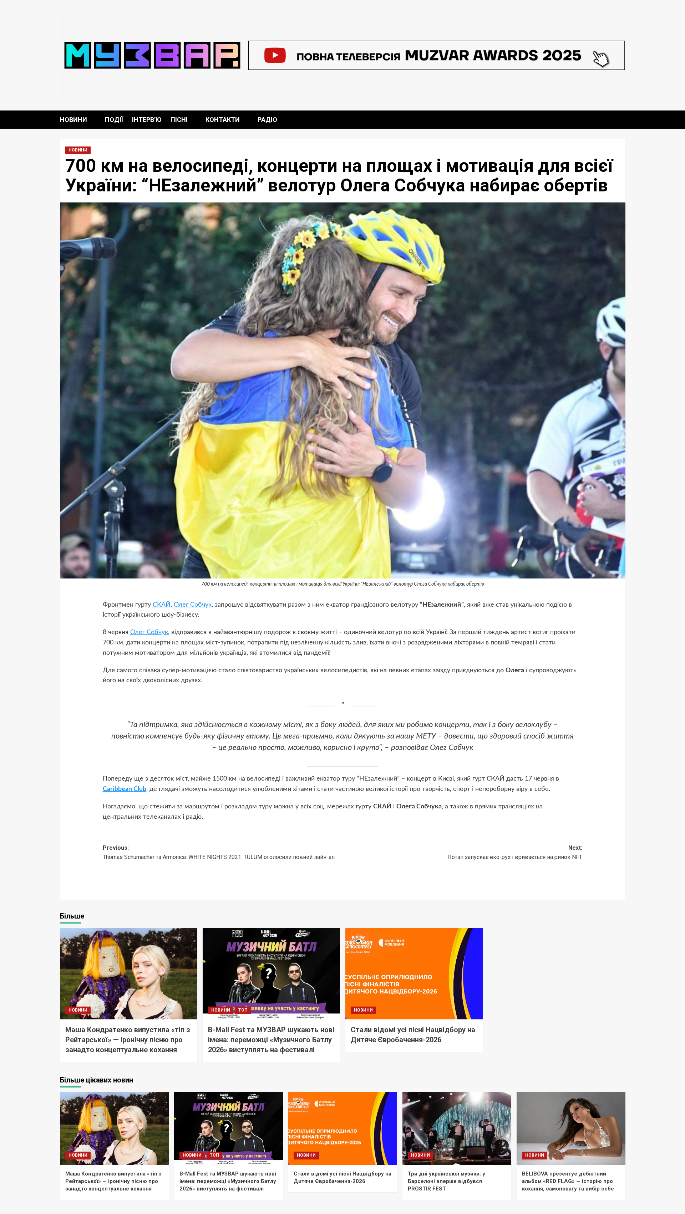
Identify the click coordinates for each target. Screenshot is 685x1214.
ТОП (243, 1010)
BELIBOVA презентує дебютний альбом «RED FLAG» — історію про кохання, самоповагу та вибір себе (568, 1181)
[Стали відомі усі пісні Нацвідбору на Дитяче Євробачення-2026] (414, 974)
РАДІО (267, 119)
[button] (620, 119)
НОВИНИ (73, 119)
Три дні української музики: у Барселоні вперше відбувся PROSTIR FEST (446, 1181)
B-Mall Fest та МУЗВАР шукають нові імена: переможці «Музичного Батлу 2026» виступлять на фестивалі (271, 1039)
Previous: (219, 852)
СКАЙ (162, 605)
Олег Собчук (193, 605)
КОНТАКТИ (223, 119)
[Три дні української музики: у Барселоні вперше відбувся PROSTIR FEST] (456, 1128)
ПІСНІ (179, 119)
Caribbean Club (124, 789)
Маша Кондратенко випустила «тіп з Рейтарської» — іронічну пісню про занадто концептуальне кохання (127, 1039)
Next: (514, 852)
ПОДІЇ (114, 119)
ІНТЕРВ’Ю (147, 119)
